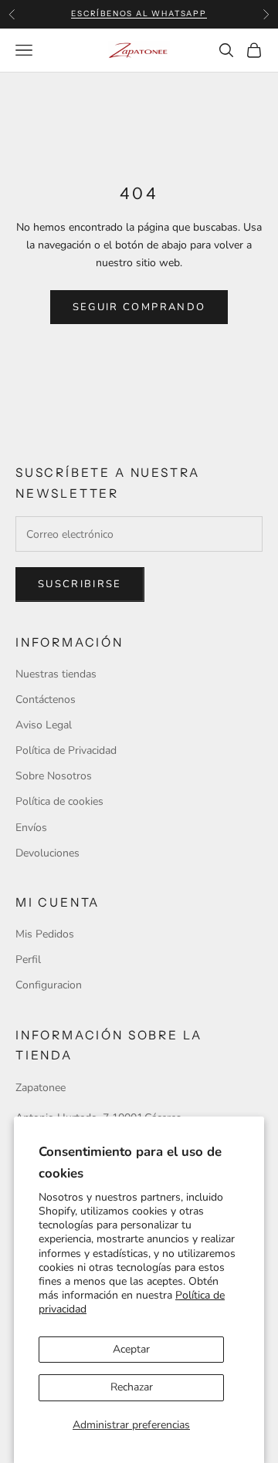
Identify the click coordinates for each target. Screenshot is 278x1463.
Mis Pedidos (44, 934)
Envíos (31, 827)
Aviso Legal (43, 725)
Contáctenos (45, 699)
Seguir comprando (139, 307)
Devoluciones (47, 853)
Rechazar (131, 1387)
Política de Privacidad (66, 750)
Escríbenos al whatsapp (139, 13)
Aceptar (131, 1349)
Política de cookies (59, 801)
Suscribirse (80, 584)
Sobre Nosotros (53, 776)
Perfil (28, 959)
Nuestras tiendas (56, 674)
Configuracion (48, 985)
